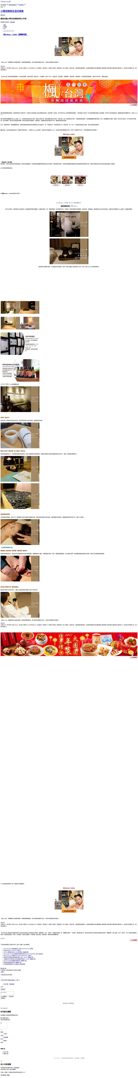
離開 (8, 1075)
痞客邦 (10, 980)
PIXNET (58, 1058)
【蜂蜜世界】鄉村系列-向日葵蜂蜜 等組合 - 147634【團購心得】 (19, 959)
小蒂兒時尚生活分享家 (12, 11)
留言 (13, 980)
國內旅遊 (11, 984)
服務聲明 (83, 1058)
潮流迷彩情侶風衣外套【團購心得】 (12, 962)
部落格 (5, 26)
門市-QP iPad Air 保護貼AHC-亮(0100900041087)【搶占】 (17, 955)
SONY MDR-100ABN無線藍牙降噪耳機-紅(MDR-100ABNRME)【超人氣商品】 (23, 953)
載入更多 (3, 989)
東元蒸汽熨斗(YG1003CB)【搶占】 (12, 950)
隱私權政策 (77, 1058)
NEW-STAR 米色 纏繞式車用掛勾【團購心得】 (15, 960)
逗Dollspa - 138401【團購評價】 (15, 34)
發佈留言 (3, 998)
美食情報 (12, 22)
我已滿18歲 (3, 1075)
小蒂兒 (2, 972)
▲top (2, 986)
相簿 (4, 25)
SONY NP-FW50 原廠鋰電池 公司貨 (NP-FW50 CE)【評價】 (18, 948)
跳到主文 (3, 15)
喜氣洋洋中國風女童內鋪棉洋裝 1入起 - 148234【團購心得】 (18, 957)
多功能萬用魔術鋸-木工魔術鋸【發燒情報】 (14, 964)
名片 (4, 28)
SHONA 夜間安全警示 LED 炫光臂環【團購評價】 (16, 952)
